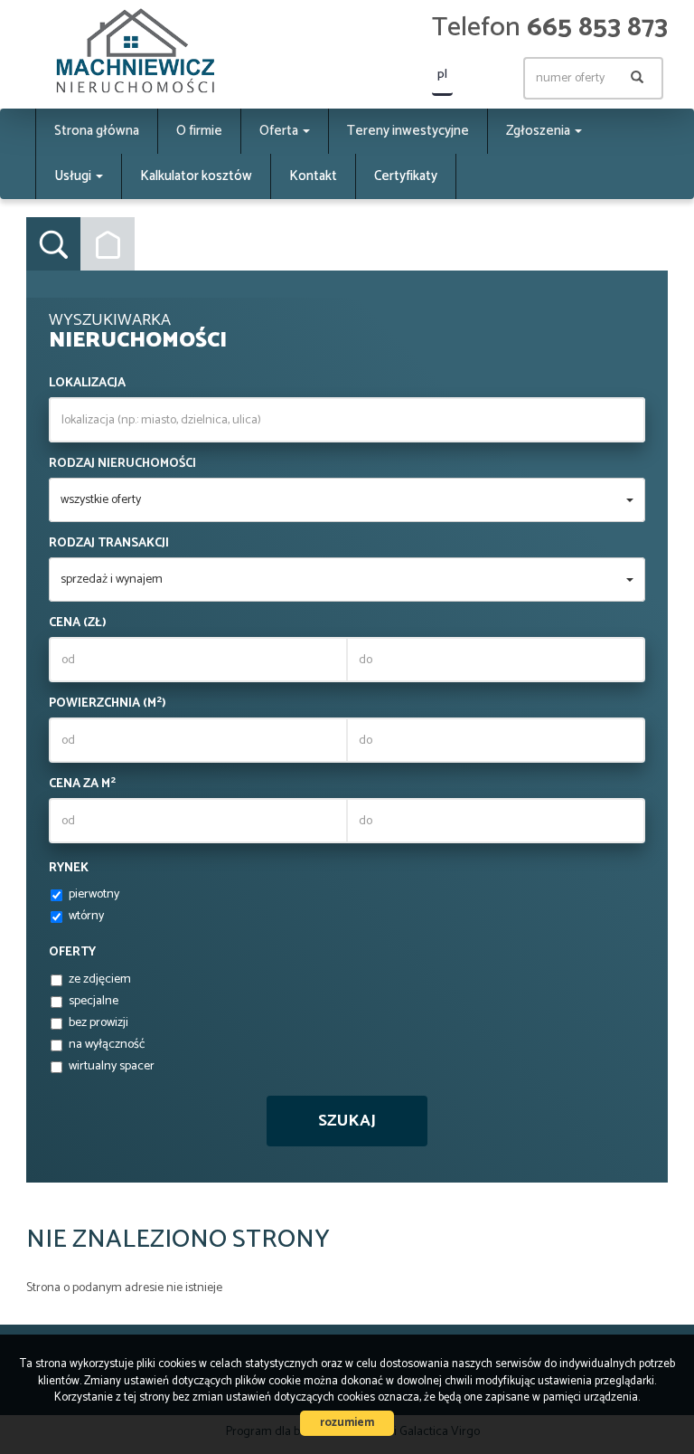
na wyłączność (107, 1045)
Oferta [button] (280, 130)
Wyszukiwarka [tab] (53, 244)
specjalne (93, 1002)
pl (442, 74)
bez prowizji (98, 1023)
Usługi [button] (74, 176)
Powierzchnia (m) (107, 704)
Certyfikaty (405, 176)
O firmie (199, 130)
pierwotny (94, 895)
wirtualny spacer (112, 1067)
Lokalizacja (87, 384)
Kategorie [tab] (107, 244)
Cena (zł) (78, 623)
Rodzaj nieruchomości (122, 464)
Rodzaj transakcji (109, 544)
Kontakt (313, 176)
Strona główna (96, 130)
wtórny (86, 917)
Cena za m (82, 784)
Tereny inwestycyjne (408, 130)
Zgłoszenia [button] (539, 130)
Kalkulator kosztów (196, 176)
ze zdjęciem (100, 980)
